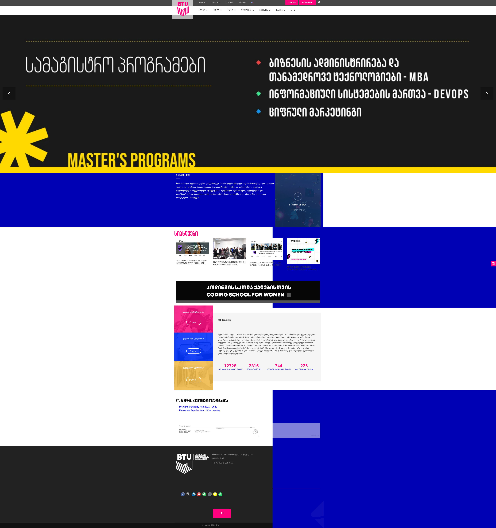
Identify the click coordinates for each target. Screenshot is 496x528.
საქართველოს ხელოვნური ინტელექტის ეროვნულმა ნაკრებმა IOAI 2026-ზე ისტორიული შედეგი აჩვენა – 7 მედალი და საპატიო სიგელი (191, 262)
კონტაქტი (242, 3)
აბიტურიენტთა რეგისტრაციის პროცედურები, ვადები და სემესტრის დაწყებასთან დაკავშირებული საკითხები (301, 268)
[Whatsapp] (220, 494)
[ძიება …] (319, 2)
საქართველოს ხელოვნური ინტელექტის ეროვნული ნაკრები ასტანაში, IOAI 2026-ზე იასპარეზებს (266, 264)
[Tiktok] (210, 494)
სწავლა (202, 10)
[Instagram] (188, 494)
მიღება (216, 10)
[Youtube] (199, 494)
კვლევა (230, 10)
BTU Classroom (307, 2)
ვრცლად (192, 322)
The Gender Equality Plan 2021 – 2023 (198, 407)
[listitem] (249, 410)
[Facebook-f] (183, 494)
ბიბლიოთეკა (246, 10)
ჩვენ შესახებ (215, 3)
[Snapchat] (215, 494)
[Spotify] (204, 494)
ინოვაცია (263, 10)
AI (291, 10)
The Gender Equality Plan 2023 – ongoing (199, 410)
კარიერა (279, 10)
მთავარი (202, 3)
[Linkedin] (194, 494)
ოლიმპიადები (291, 2)
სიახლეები (229, 3)
